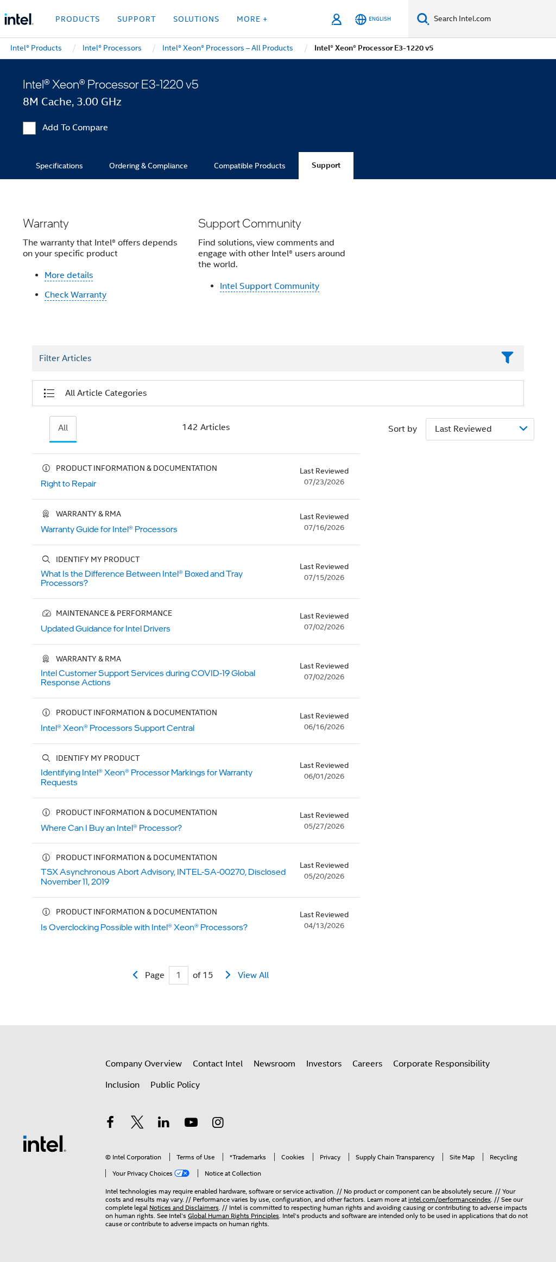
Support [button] (136, 19)
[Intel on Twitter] (137, 1124)
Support (326, 165)
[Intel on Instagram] (217, 1124)
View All (253, 975)
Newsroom (274, 1063)
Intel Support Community (269, 286)
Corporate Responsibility (441, 1063)
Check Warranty (75, 294)
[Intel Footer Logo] (44, 1143)
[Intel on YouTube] (191, 1124)
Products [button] (77, 19)
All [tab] (63, 427)
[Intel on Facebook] (110, 1124)
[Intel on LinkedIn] (164, 1124)
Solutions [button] (196, 19)
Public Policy (175, 1085)
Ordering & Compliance (148, 166)
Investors (324, 1063)
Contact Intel (218, 1063)
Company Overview (143, 1063)
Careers (367, 1063)
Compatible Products (250, 166)
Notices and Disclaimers (184, 1207)
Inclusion (122, 1085)
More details (69, 275)
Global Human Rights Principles (233, 1215)
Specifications (59, 166)
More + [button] (252, 19)
